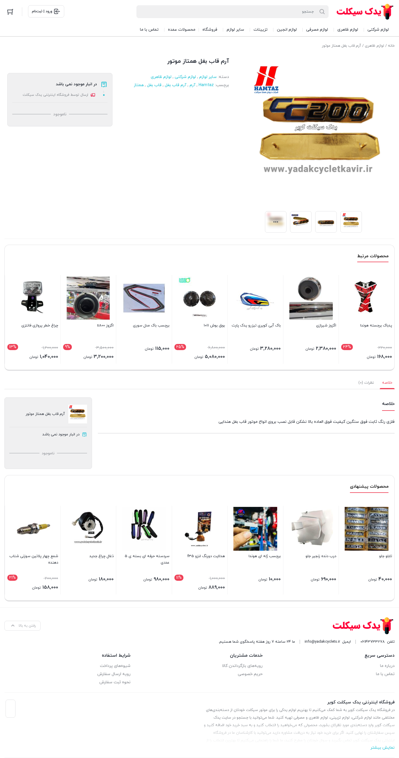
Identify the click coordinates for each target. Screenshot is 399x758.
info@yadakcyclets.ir (322, 641)
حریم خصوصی (250, 674)
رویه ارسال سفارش (114, 674)
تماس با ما (385, 674)
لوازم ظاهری (374, 45)
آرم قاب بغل (175, 85)
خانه (391, 45)
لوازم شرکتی (185, 77)
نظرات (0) (366, 382)
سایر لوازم (208, 77)
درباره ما (387, 666)
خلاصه (387, 382)
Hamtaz (206, 85)
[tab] (387, 383)
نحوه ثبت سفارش (115, 682)
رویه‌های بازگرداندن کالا (242, 666)
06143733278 (372, 641)
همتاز (139, 85)
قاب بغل (154, 85)
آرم (192, 85)
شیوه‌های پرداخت (115, 666)
